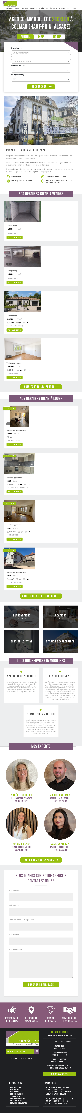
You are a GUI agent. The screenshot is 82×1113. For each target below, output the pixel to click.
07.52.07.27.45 (60, 850)
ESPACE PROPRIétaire (22, 1058)
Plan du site (15, 1096)
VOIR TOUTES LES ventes (39, 387)
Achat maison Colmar (55, 1090)
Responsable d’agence (21, 798)
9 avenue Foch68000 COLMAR (59, 1047)
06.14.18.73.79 (21, 801)
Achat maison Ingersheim (56, 1103)
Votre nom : (14, 905)
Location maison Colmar (56, 1094)
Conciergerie (51, 8)
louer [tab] (41, 37)
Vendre (25, 8)
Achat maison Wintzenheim (57, 1101)
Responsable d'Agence (60, 798)
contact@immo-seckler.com (21, 181)
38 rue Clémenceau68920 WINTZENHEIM (59, 1054)
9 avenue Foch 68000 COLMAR (56, 177)
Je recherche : (17, 48)
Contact (76, 8)
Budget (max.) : (18, 74)
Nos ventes (14, 1090)
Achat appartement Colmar (57, 1087)
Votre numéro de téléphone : (21, 920)
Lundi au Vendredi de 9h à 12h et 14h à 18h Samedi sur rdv (59, 181)
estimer (57, 37)
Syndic (41, 8)
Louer (17, 8)
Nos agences (64, 8)
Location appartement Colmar (58, 1092)
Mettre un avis (16, 1087)
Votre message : (16, 949)
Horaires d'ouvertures (19, 1103)
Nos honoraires (16, 1094)
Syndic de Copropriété (60, 847)
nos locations (16, 1092)
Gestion (33, 8)
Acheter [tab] (25, 37)
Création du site (17, 1101)
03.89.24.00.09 (16, 177)
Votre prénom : (15, 890)
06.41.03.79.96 (21, 850)
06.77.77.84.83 (60, 801)
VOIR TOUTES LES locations (39, 596)
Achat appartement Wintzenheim (59, 1099)
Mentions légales (17, 1099)
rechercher (39, 87)
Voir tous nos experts (39, 860)
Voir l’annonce (14, 237)
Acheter (9, 8)
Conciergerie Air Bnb (22, 847)
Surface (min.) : (18, 65)
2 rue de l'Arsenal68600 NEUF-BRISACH (59, 1060)
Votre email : (14, 934)
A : (12, 57)
